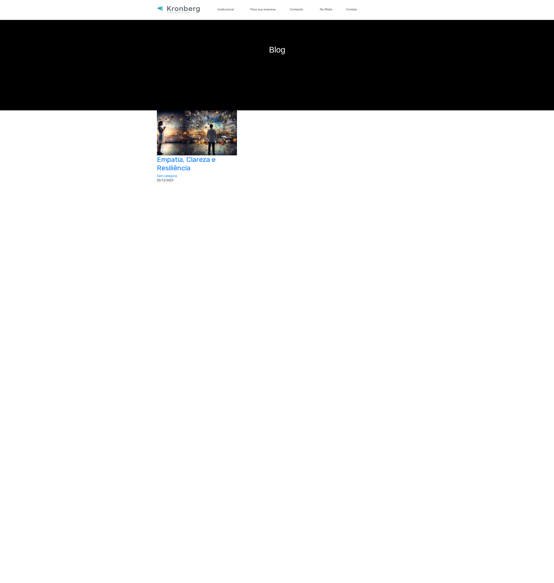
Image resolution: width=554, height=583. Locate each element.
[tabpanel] (277, 55)
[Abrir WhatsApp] (543, 572)
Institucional (225, 9)
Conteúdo (296, 9)
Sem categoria (167, 176)
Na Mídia (326, 9)
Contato (351, 9)
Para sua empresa (263, 9)
